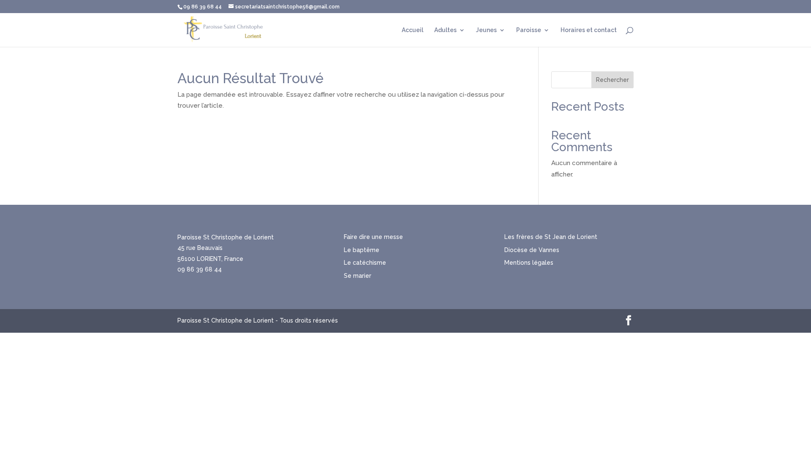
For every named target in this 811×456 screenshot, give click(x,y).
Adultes (445, 30)
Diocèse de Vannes (531, 250)
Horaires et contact (589, 30)
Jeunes (486, 30)
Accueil (412, 30)
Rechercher (612, 79)
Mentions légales (528, 262)
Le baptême (361, 250)
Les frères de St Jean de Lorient (550, 236)
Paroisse (528, 30)
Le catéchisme (365, 262)
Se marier (357, 275)
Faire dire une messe (373, 236)
